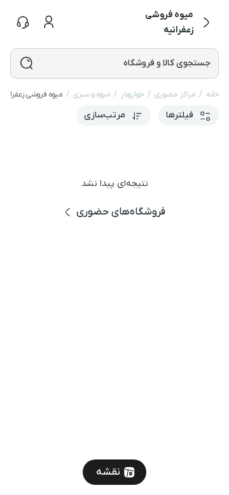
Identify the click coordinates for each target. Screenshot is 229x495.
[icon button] (206, 23)
